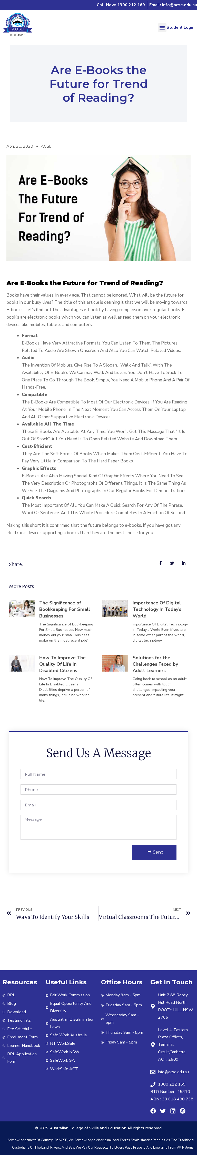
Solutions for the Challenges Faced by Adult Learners (155, 664)
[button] (162, 27)
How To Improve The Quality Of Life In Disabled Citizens (62, 664)
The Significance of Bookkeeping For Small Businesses (64, 609)
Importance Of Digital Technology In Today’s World (157, 609)
